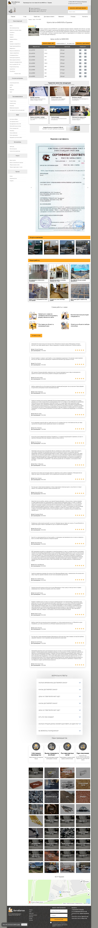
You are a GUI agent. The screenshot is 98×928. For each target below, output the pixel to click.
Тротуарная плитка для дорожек (17, 110)
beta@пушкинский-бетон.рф (75, 3)
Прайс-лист (37, 16)
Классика (12, 105)
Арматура (12, 146)
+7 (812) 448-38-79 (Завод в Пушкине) (77, 1)
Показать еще (17, 73)
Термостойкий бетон (14, 53)
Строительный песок (14, 82)
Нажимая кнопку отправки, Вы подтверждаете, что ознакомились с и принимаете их (59, 924)
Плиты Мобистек (13, 132)
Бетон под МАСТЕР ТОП (15, 64)
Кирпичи (11, 34)
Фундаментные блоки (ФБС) (16, 137)
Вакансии (61, 16)
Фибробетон (12, 48)
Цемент (11, 41)
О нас (24, 16)
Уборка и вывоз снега (14, 164)
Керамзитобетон (13, 39)
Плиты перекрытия (14, 128)
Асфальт (12, 37)
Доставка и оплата (49, 16)
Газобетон (12, 32)
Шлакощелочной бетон (15, 57)
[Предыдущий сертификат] (31, 187)
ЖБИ (17, 114)
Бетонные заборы (14, 119)
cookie (18, 924)
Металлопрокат (13, 148)
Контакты (85, 16)
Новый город (13, 103)
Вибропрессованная (14, 107)
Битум (11, 176)
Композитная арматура (15, 151)
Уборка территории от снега (16, 167)
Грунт (11, 91)
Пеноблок (12, 130)
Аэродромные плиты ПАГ (15, 123)
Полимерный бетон (14, 55)
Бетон (11, 25)
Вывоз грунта (13, 160)
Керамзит (12, 89)
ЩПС (11, 87)
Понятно (24, 924)
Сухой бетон (12, 69)
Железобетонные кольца (15, 126)
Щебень (11, 85)
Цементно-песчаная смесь (15, 30)
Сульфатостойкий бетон (15, 43)
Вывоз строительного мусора (16, 162)
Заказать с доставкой (82, 43)
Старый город (13, 101)
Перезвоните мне (58, 919)
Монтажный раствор (14, 27)
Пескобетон (12, 71)
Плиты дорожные (14, 135)
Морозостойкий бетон (15, 50)
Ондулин (11, 180)
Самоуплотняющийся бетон (16, 62)
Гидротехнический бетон (15, 46)
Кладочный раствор (14, 66)
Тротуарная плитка (17, 96)
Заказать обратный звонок (78, 8)
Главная (13, 16)
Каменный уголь (13, 178)
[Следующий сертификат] (88, 187)
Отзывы (73, 16)
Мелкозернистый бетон (15, 59)
